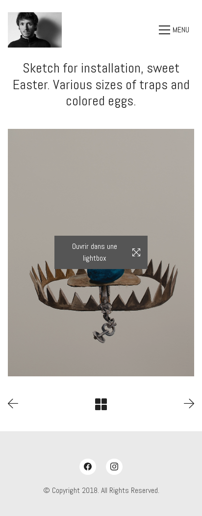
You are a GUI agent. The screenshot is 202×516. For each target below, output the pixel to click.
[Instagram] (114, 467)
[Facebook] (87, 467)
